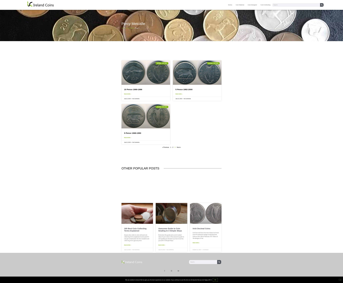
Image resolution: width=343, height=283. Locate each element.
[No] (340, 279)
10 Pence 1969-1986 (133, 89)
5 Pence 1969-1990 (132, 133)
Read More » (127, 94)
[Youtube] (178, 270)
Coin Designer (252, 5)
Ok (215, 280)
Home (123, 28)
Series (230, 5)
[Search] (322, 5)
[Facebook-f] (164, 270)
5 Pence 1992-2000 (184, 89)
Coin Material (240, 5)
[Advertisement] (171, 189)
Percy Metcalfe (130, 28)
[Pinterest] (171, 270)
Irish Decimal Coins (201, 228)
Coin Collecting (265, 5)
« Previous (165, 147)
